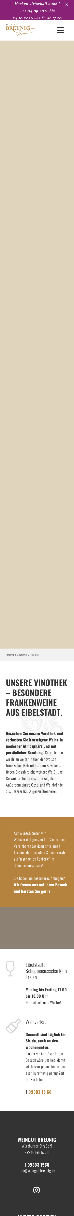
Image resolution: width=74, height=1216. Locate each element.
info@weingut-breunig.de (37, 1170)
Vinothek (34, 655)
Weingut (23, 655)
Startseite (11, 655)
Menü (60, 30)
